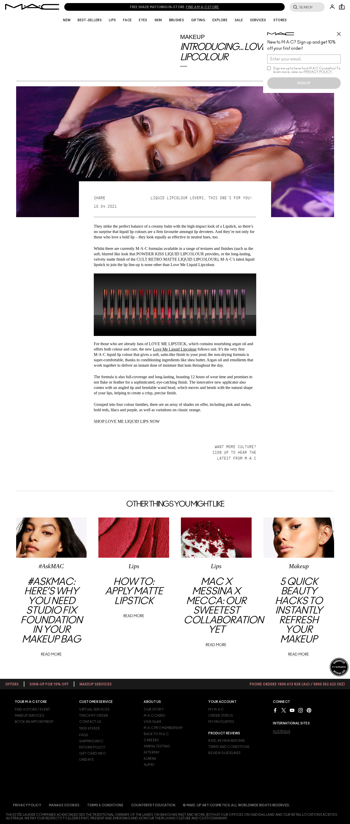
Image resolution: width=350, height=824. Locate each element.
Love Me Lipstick (168, 344)
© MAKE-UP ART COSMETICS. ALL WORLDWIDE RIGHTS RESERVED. (236, 805)
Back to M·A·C (156, 734)
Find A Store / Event (32, 709)
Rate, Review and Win (226, 740)
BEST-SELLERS (90, 20)
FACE (127, 20)
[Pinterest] (309, 710)
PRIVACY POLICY (318, 71)
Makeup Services (30, 715)
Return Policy (92, 747)
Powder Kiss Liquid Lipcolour (170, 254)
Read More (51, 654)
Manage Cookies (64, 805)
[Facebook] (275, 710)
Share (99, 198)
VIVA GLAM (152, 721)
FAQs (83, 735)
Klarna (150, 758)
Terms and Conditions (229, 746)
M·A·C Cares (154, 715)
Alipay (149, 764)
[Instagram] (300, 710)
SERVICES (258, 20)
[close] (341, 32)
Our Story (154, 709)
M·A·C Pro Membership (163, 728)
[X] (283, 710)
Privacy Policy (27, 805)
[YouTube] (292, 710)
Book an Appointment (34, 721)
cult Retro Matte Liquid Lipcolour (177, 259)
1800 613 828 (89, 728)
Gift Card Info (92, 753)
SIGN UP (220, 452)
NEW (66, 20)
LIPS (112, 20)
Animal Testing (157, 746)
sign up (304, 83)
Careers (151, 740)
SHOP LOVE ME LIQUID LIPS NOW (127, 421)
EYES (143, 20)
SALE (239, 20)
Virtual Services (94, 709)
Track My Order (93, 715)
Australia (281, 731)
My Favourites (221, 721)
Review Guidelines (224, 753)
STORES (280, 20)
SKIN (158, 20)
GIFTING (198, 20)
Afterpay (152, 752)
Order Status (220, 715)
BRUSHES (176, 20)
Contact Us (90, 721)
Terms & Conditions (105, 805)
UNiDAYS (86, 759)
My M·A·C (216, 709)
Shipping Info (91, 741)
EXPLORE (220, 20)
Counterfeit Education (153, 805)
